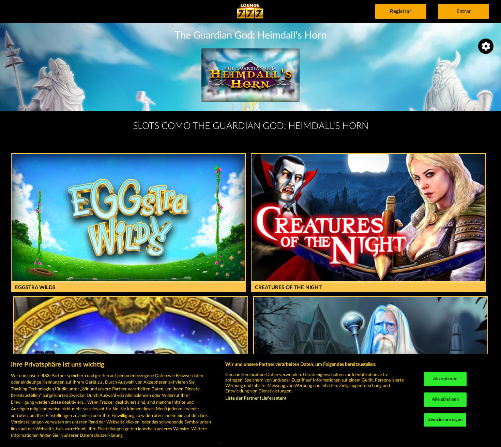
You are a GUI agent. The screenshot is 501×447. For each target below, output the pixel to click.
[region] (250, 400)
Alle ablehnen (445, 399)
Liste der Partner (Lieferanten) (255, 398)
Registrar (400, 11)
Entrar (463, 11)
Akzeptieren (445, 379)
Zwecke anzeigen (445, 420)
